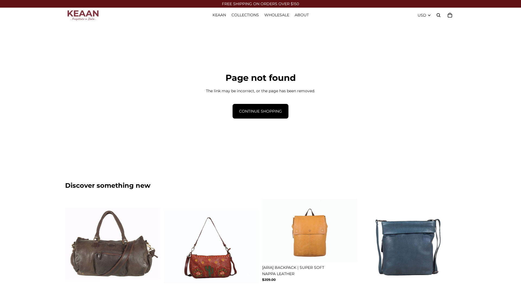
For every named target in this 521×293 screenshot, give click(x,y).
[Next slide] (152, 247)
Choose (156, 285)
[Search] (438, 15)
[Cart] (450, 15)
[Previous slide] (73, 247)
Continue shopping (260, 111)
